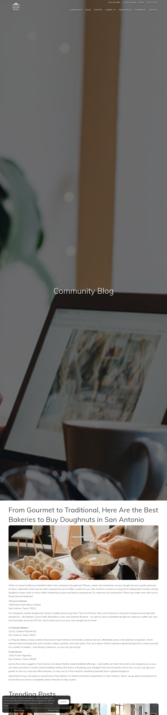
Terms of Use (19, 710)
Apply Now (152, 2)
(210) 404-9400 (114, 2)
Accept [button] (63, 702)
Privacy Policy (53, 710)
